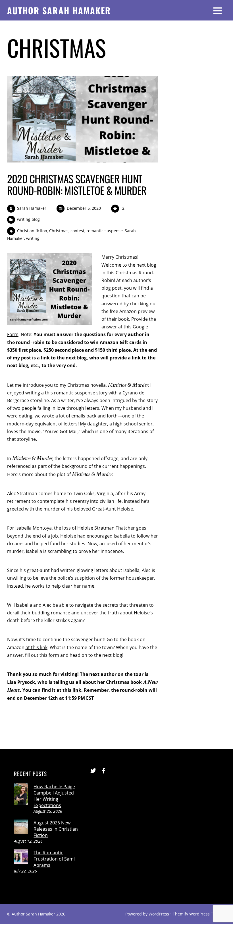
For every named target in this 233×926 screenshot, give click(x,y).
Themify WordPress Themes (199, 914)
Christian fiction (32, 230)
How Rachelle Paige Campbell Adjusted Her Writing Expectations (54, 795)
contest (77, 230)
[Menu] (217, 10)
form (54, 655)
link (76, 690)
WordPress (159, 914)
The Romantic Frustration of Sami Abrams (54, 858)
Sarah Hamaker (31, 208)
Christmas (58, 230)
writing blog (28, 219)
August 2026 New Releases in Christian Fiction (56, 829)
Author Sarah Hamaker (33, 914)
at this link (36, 647)
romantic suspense (104, 230)
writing (32, 238)
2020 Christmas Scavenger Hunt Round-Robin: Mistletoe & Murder (77, 184)
